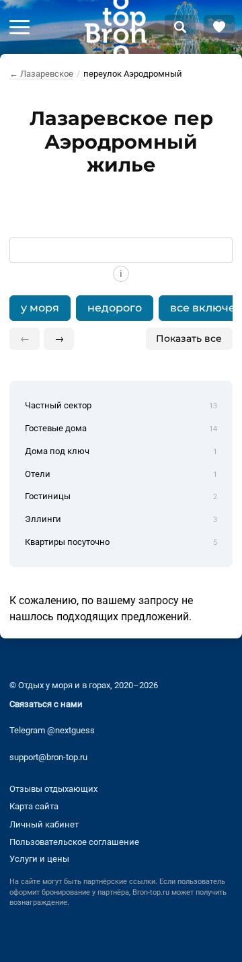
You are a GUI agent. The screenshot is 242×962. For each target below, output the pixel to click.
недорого (114, 307)
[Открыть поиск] (180, 27)
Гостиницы (120, 496)
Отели (120, 474)
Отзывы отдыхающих (53, 789)
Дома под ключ (120, 451)
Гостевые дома (120, 428)
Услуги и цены (39, 859)
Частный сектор (120, 405)
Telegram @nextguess (52, 730)
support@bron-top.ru (48, 757)
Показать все (189, 338)
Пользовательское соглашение (74, 842)
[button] (19, 27)
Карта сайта (33, 806)
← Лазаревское (41, 74)
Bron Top (115, 27)
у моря (40, 307)
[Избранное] (219, 27)
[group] (120, 307)
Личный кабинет (44, 824)
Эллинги (120, 519)
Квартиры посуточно (120, 542)
